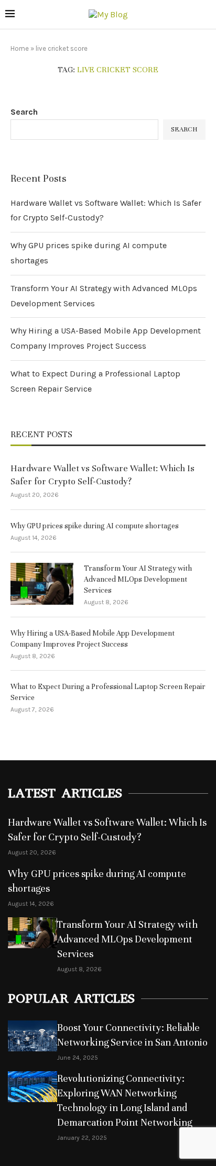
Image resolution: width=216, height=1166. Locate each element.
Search (24, 112)
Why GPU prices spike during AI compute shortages (94, 525)
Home (19, 48)
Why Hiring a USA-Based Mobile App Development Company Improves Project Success (92, 639)
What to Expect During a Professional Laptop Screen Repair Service (108, 692)
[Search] (205, 15)
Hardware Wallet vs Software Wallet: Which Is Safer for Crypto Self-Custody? (102, 475)
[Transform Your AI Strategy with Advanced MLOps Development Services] (41, 584)
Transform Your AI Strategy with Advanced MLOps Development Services (138, 579)
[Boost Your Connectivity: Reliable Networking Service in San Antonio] (32, 1035)
